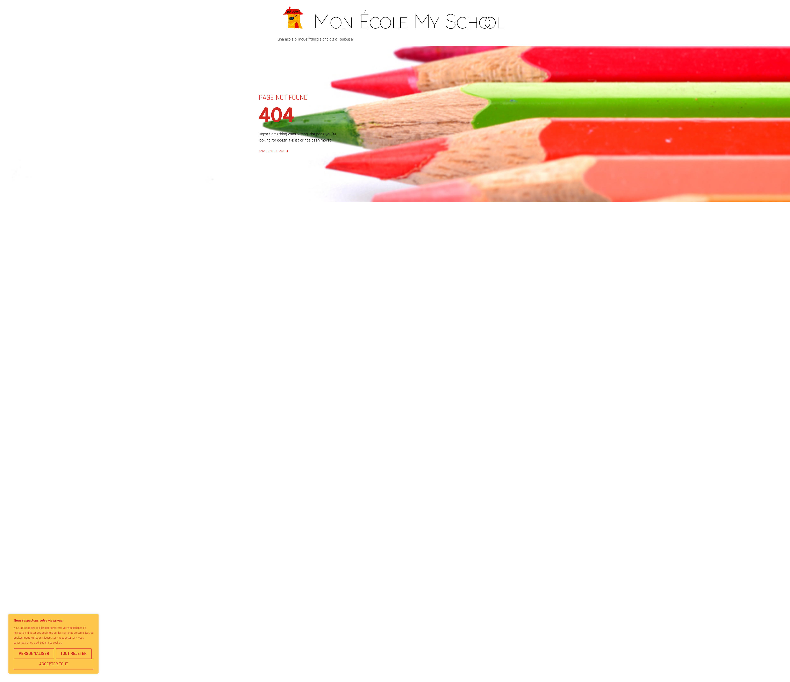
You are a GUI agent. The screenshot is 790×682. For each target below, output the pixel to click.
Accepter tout (53, 664)
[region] (53, 644)
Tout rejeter (73, 653)
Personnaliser (34, 653)
